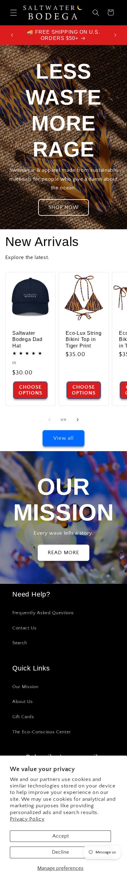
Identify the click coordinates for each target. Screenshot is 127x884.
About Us (22, 701)
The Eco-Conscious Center (41, 732)
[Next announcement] (115, 35)
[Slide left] (49, 420)
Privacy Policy (27, 819)
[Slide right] (77, 420)
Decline (60, 852)
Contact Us (24, 628)
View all (63, 438)
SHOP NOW (63, 207)
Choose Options (30, 390)
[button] (13, 12)
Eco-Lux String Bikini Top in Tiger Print (83, 339)
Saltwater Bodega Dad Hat (27, 339)
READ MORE (63, 552)
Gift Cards (23, 716)
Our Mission (25, 686)
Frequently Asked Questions (43, 612)
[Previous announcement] (12, 35)
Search (19, 642)
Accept (60, 836)
